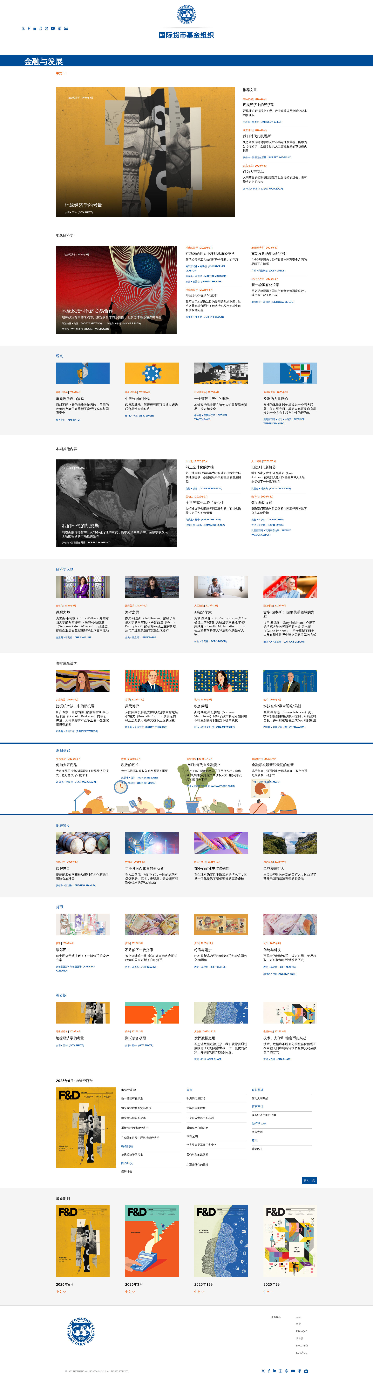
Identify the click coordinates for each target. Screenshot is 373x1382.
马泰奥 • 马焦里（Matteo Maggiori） (207, 276)
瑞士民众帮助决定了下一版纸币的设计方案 (82, 958)
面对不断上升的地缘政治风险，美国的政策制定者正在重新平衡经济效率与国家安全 (82, 409)
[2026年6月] (83, 1241)
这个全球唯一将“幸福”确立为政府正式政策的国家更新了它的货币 (151, 958)
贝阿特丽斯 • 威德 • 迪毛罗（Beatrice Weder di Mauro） (283, 421)
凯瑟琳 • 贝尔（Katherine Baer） (140, 778)
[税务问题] (221, 681)
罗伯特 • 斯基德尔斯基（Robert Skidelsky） (268, 158)
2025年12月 (211, 606)
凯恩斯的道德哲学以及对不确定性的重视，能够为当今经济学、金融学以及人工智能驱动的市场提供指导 (275, 146)
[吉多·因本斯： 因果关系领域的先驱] (290, 587)
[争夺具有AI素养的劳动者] (152, 843)
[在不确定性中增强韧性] (221, 843)
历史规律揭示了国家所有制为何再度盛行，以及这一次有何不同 (279, 293)
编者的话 (127, 1146)
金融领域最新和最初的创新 (273, 765)
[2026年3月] (152, 1241)
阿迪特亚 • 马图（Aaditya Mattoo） (82, 324)
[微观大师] (83, 587)
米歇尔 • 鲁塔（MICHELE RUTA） (124, 324)
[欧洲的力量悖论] (290, 373)
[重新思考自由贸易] (83, 373)
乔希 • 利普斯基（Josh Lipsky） (269, 271)
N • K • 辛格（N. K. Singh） (140, 416)
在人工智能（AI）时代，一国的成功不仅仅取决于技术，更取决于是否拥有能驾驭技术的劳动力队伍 (151, 878)
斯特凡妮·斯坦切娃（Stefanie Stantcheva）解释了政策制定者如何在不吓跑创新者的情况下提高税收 (220, 716)
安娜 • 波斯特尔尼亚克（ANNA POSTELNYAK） (211, 786)
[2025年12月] (221, 1241)
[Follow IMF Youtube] (53, 28)
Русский (302, 1346)
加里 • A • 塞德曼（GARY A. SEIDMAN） (284, 642)
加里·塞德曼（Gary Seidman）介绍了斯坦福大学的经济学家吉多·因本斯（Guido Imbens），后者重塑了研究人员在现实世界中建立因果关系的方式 (289, 629)
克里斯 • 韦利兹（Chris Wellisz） (75, 638)
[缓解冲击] (83, 843)
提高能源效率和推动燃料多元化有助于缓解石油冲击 (82, 876)
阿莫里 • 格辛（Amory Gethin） (204, 520)
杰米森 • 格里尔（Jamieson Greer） (263, 122)
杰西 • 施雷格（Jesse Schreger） (205, 282)
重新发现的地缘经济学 (268, 254)
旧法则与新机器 (263, 467)
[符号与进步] (221, 924)
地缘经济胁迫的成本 (201, 296)
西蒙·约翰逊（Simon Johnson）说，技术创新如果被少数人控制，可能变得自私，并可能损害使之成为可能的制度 (289, 716)
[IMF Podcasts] (59, 28)
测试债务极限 (135, 1038)
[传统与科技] (290, 924)
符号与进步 (203, 950)
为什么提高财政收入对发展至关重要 (144, 771)
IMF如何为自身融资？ (203, 765)
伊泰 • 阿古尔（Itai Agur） (266, 782)
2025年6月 (275, 700)
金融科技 (257, 759)
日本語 (299, 1339)
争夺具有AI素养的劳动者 (144, 868)
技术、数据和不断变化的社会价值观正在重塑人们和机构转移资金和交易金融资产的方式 (289, 1048)
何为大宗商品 (253, 172)
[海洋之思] (152, 587)
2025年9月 (280, 606)
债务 (127, 1032)
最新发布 (276, 1317)
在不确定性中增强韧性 (211, 868)
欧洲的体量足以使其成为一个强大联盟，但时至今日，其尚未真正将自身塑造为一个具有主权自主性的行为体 (289, 409)
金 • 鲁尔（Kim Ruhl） (68, 420)
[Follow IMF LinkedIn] (34, 28)
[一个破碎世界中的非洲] (221, 373)
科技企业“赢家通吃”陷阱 (282, 706)
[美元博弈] (152, 681)
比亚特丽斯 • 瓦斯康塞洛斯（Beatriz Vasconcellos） (271, 533)
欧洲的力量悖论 (275, 399)
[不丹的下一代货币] (152, 924)
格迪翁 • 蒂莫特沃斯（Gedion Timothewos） (210, 417)
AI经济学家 (203, 612)
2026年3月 (269, 461)
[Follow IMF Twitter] (23, 28)
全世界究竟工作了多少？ (205, 503)
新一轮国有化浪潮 (265, 285)
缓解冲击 (63, 868)
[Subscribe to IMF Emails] (66, 28)
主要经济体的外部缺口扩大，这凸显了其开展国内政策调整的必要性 (289, 876)
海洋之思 (132, 612)
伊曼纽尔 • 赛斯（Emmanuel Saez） (206, 525)
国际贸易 (248, 99)
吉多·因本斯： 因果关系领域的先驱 (288, 614)
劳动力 (189, 497)
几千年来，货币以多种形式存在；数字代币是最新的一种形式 (279, 773)
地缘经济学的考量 (83, 205)
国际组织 (191, 759)
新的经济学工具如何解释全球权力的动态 (212, 259)
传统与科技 (272, 950)
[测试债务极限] (152, 1012)
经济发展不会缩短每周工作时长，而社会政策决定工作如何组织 (213, 511)
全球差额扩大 (273, 868)
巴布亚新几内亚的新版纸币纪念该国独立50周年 (220, 958)
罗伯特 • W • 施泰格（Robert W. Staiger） (86, 329)
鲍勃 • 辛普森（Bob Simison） (211, 641)
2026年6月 (87, 98)
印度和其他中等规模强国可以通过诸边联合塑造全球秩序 (151, 407)
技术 (265, 700)
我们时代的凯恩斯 (257, 136)
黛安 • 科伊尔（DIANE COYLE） (268, 520)
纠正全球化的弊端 (200, 467)
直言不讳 (257, 1106)
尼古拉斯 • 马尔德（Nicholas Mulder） (274, 302)
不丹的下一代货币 (139, 950)
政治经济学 (257, 279)
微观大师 (63, 612)
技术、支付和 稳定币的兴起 (284, 1038)
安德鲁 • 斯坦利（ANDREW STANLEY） (77, 886)
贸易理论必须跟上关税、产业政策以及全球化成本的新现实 (275, 113)
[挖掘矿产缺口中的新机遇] (83, 681)
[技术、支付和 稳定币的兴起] (290, 1012)
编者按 (61, 995)
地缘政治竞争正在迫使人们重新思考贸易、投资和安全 (220, 407)
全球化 (189, 461)
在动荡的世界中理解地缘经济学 (210, 254)
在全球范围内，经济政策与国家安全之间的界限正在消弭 (279, 262)
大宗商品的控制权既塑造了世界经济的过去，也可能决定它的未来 (275, 179)
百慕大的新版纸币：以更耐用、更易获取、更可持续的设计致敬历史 (289, 958)
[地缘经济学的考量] (83, 1012)
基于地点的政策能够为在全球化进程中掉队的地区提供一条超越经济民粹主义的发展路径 (213, 477)
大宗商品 (248, 166)
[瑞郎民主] (83, 924)
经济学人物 (64, 569)
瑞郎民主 (63, 950)
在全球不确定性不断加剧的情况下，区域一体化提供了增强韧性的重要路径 (220, 876)
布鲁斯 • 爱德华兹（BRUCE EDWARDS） (77, 731)
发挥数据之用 (204, 1038)
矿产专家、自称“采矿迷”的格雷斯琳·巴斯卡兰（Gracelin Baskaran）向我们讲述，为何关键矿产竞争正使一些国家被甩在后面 (82, 718)
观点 (59, 356)
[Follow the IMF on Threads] (46, 28)
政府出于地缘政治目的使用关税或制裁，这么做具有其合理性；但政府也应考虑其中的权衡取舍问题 (213, 306)
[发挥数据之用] (221, 1012)
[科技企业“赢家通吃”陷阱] (290, 681)
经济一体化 (200, 862)
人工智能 (256, 461)
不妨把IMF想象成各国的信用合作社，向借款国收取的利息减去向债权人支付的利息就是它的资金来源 (214, 775)
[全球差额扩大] (290, 843)
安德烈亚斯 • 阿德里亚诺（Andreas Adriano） (75, 969)
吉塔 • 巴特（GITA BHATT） (79, 212)
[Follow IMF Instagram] (40, 28)
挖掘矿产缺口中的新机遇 (75, 706)
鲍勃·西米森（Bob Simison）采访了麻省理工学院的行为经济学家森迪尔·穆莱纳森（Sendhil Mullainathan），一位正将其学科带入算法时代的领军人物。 (220, 626)
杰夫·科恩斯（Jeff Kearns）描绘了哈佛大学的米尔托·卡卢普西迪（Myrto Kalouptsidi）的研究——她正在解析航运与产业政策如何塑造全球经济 (150, 624)
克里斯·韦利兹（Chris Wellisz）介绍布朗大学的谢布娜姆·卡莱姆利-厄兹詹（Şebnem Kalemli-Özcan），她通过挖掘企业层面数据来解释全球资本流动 (82, 624)
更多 (306, 1180)
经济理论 (248, 130)
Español (301, 1353)
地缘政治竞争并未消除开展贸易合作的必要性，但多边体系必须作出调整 (111, 317)
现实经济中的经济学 (258, 105)
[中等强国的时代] (152, 373)
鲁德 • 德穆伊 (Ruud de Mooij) (138, 783)
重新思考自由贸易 (70, 399)
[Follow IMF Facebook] (29, 28)
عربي (298, 1317)
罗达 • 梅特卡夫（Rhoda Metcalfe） (215, 727)
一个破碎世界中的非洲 (211, 399)
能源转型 (60, 862)
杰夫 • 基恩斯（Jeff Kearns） (142, 638)
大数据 (197, 1032)
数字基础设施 (261, 503)
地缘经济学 (74, 98)
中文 (59, 73)
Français (302, 1331)
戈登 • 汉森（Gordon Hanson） (204, 489)
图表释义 (63, 826)
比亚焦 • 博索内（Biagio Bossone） (271, 489)
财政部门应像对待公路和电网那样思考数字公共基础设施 (279, 511)
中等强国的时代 (137, 399)
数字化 (255, 497)
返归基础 (63, 751)
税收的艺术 (130, 765)
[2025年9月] (290, 1241)
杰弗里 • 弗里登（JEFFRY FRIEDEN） (205, 317)
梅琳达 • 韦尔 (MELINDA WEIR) (279, 974)
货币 (127, 700)
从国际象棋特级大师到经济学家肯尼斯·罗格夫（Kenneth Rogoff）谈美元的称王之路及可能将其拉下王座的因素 (151, 716)
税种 (196, 700)
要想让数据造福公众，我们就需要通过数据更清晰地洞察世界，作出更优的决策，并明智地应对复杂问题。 (220, 1048)
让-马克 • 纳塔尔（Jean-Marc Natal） (264, 189)
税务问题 (201, 706)
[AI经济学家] (221, 587)
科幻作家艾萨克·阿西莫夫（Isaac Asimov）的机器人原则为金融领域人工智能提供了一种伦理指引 (278, 477)
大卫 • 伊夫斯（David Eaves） (268, 525)
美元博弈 (132, 706)
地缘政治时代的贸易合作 (87, 311)
